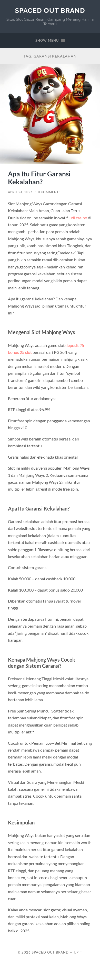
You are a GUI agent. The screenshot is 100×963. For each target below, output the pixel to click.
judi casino (77, 217)
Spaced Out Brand (50, 10)
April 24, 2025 (20, 192)
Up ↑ (78, 952)
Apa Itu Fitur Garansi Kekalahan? (39, 178)
